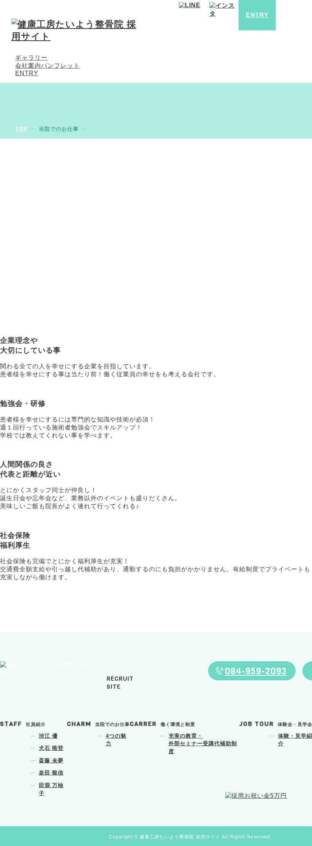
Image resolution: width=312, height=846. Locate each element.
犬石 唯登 (51, 748)
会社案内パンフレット (47, 65)
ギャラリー (31, 57)
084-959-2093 (256, 671)
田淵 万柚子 (51, 789)
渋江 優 (48, 736)
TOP (21, 129)
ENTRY (26, 73)
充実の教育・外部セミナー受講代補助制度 (203, 743)
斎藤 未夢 (51, 761)
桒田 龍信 (51, 773)
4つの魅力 (116, 740)
